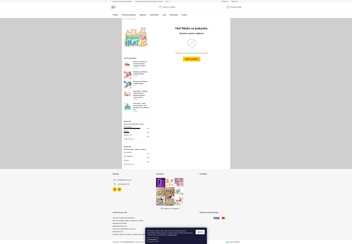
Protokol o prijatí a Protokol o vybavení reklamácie (129, 234)
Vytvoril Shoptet (234, 242)
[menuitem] (115, 15)
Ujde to (126, 131)
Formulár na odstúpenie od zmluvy (124, 229)
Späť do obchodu (192, 59)
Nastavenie (153, 240)
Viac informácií (172, 235)
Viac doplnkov (128, 156)
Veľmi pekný (128, 127)
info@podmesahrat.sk (124, 180)
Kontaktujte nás (118, 232)
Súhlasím (200, 232)
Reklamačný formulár (120, 226)
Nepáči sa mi (128, 135)
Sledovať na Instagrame (171, 209)
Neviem (126, 160)
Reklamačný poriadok (120, 223)
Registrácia (234, 1)
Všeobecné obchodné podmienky (122, 1)
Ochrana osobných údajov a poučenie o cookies (148, 1)
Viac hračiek (128, 152)
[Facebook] (115, 189)
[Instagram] (119, 189)
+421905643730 (123, 184)
